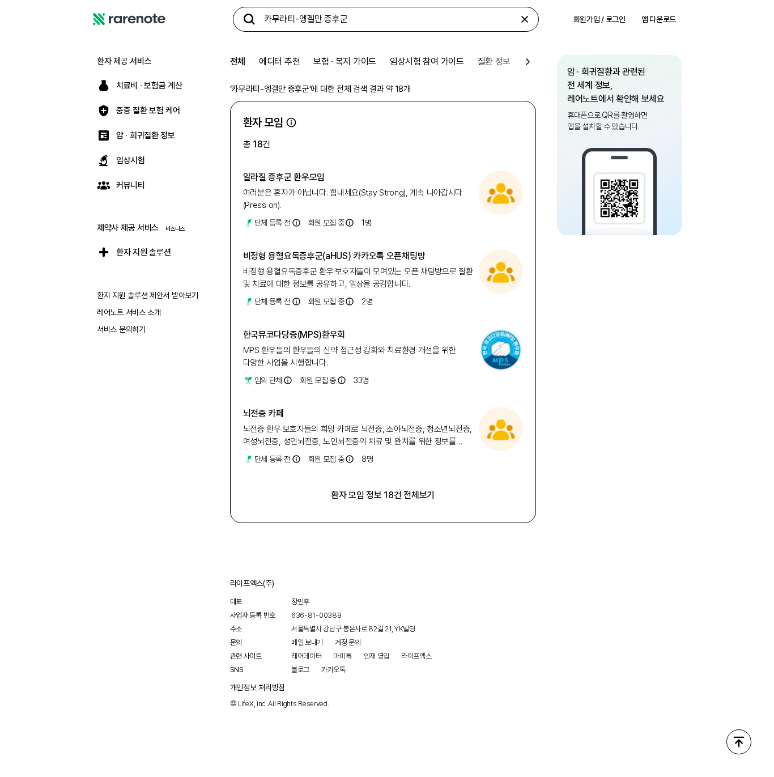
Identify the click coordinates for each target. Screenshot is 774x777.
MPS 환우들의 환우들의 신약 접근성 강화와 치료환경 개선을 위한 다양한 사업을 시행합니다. (349, 356)
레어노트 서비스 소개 (129, 312)
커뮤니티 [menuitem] (130, 185)
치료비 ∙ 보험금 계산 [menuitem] (149, 85)
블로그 (300, 669)
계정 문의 (348, 642)
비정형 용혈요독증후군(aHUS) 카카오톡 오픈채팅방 (334, 255)
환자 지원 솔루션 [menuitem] (143, 252)
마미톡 (342, 656)
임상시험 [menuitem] (130, 160)
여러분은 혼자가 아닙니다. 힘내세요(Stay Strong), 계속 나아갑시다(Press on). (352, 199)
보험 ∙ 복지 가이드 (344, 61)
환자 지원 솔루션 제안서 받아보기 (147, 295)
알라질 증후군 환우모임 (284, 177)
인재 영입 (377, 656)
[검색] (249, 19)
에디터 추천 (279, 61)
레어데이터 (306, 656)
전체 (237, 61)
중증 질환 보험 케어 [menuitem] (148, 110)
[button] (291, 122)
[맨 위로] (738, 741)
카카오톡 (333, 669)
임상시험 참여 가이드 (427, 61)
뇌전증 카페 (263, 413)
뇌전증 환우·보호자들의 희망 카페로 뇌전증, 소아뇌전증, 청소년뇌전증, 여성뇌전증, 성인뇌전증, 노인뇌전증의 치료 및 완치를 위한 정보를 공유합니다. (357, 436)
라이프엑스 (416, 656)
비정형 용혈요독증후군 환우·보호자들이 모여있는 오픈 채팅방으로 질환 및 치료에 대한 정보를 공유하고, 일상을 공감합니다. (358, 277)
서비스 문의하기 (121, 329)
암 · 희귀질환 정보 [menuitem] (145, 135)
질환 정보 (494, 61)
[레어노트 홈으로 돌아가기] (129, 19)
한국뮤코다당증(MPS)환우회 (294, 334)
